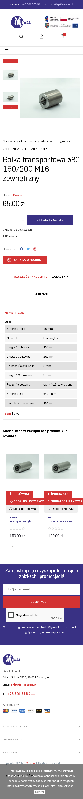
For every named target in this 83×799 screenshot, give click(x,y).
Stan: (8, 414)
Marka (6, 195)
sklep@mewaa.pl (63, 4)
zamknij (39, 791)
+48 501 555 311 (31, 4)
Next (10, 61)
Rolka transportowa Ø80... (22, 520)
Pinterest (34, 249)
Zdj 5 (44, 148)
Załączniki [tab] (60, 276)
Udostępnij (21, 249)
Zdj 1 (6, 148)
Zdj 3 (25, 148)
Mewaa (17, 195)
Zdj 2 (15, 148)
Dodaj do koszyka (51, 220)
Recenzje (41, 294)
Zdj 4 (34, 148)
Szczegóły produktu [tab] (30, 276)
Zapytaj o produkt (25, 260)
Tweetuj (28, 249)
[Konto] (41, 37)
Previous (10, 107)
